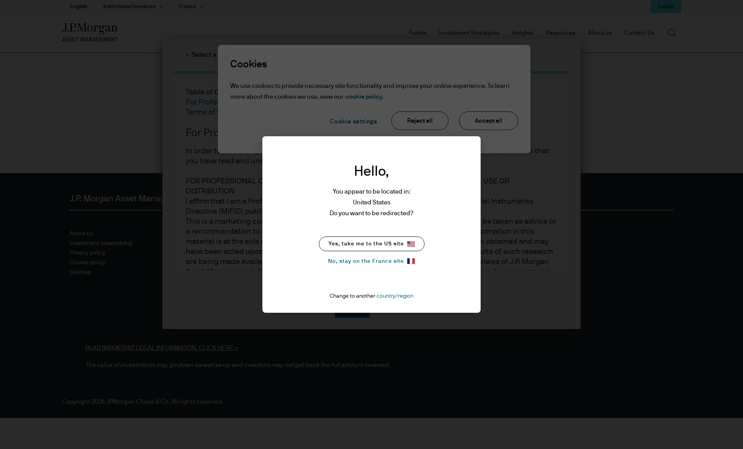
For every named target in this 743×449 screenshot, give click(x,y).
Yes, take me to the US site (366, 244)
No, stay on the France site (366, 261)
